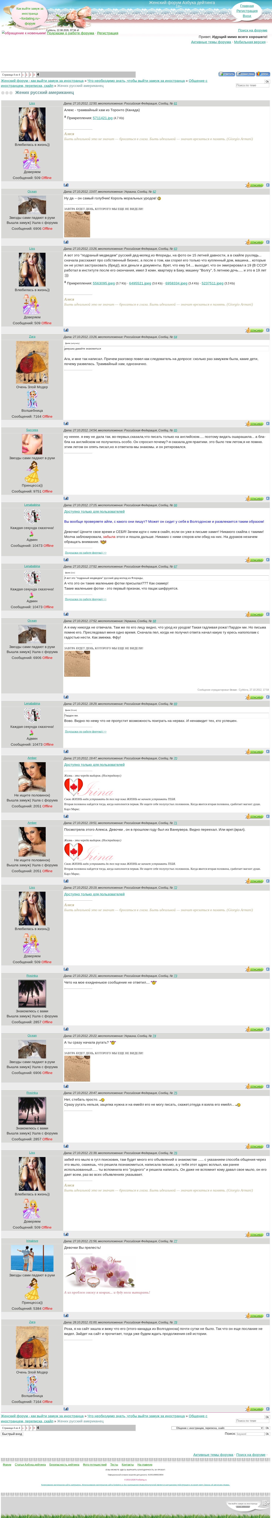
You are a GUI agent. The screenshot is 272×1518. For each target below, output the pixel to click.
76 (175, 1153)
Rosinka (32, 975)
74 (154, 1036)
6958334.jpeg (176, 283)
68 (154, 621)
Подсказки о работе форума (70, 33)
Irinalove (32, 1241)
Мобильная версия (250, 42)
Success (32, 430)
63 (175, 249)
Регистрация (247, 11)
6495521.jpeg (140, 283)
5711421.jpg (103, 118)
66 (175, 505)
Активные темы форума (211, 42)
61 (175, 103)
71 (175, 823)
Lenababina (32, 505)
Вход (247, 16)
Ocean (32, 191)
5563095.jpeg (104, 283)
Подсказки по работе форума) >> (86, 552)
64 (175, 337)
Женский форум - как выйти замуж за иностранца (42, 81)
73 (175, 976)
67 (175, 566)
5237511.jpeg (213, 283)
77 (175, 1241)
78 (175, 1322)
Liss (32, 103)
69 (175, 704)
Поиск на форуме (252, 30)
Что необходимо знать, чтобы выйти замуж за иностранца (136, 81)
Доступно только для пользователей (94, 511)
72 (175, 887)
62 (154, 191)
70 (175, 758)
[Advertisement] (135, 58)
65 (175, 430)
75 (175, 1093)
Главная (247, 6)
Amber (32, 758)
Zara (32, 336)
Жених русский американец (80, 86)
